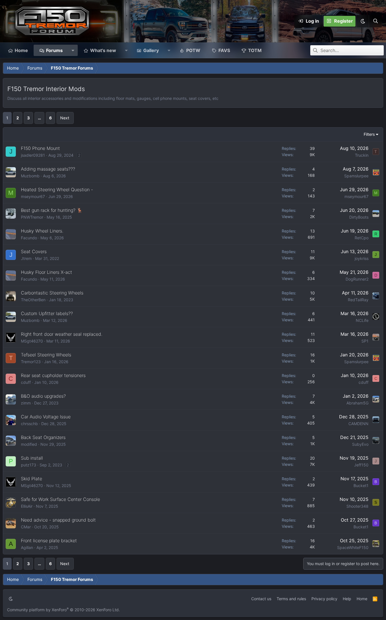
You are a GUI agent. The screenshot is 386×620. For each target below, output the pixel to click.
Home (21, 50)
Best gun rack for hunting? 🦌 (52, 210)
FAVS (224, 50)
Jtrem (26, 258)
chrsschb (29, 423)
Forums (54, 50)
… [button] (39, 117)
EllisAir (26, 506)
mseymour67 (33, 196)
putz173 (28, 464)
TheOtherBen (33, 299)
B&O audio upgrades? (43, 396)
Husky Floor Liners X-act (46, 272)
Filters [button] (369, 134)
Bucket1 (361, 485)
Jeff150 (361, 464)
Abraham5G (357, 403)
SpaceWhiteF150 (352, 547)
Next (64, 117)
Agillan (27, 547)
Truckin (361, 155)
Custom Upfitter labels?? (47, 313)
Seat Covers (34, 251)
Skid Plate (31, 478)
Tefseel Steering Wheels (46, 355)
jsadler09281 (33, 155)
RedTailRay (358, 299)
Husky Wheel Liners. (42, 231)
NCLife (362, 320)
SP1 (364, 341)
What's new (103, 50)
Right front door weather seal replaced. (61, 334)
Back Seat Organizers (43, 437)
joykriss (361, 258)
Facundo (29, 237)
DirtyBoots (358, 217)
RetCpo (361, 237)
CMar (26, 526)
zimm (26, 403)
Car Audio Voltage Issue (46, 416)
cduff (26, 382)
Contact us (261, 598)
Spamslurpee (356, 175)
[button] (362, 21)
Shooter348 (357, 506)
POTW (193, 50)
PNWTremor (32, 217)
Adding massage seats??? (48, 169)
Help (347, 598)
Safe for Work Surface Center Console (60, 499)
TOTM (255, 50)
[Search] (375, 21)
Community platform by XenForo (63, 609)
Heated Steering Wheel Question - (57, 189)
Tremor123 (31, 361)
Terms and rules (291, 598)
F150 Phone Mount (40, 148)
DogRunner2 (357, 279)
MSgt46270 (32, 341)
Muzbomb (30, 175)
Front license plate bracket (49, 540)
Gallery (151, 50)
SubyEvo (360, 444)
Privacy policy (324, 598)
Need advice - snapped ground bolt (58, 520)
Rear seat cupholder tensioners (53, 375)
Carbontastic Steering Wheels (52, 293)
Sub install (32, 458)
